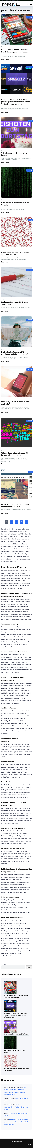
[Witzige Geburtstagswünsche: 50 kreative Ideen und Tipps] (16, 432)
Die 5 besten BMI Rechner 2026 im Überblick (14, 1051)
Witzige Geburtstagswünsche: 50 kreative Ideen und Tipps (14, 454)
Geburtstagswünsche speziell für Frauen (16, 1034)
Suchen (3, 964)
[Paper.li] (11, 4)
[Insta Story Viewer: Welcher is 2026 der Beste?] (16, 381)
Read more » (5, 59)
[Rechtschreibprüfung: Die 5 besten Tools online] (16, 282)
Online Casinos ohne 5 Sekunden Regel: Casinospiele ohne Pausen (14, 51)
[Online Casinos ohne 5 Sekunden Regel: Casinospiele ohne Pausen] (16, 29)
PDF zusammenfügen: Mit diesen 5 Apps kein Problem (15, 253)
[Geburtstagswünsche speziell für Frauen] (16, 132)
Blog (31, 120)
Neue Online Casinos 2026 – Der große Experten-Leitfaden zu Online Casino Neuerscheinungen (15, 101)
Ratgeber (30, 17)
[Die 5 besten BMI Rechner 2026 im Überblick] (16, 182)
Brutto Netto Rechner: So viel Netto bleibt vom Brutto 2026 (15, 505)
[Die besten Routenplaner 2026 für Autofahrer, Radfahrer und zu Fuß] (16, 331)
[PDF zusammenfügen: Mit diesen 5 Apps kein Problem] (16, 232)
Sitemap (29, 1144)
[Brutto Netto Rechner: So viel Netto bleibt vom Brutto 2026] (16, 484)
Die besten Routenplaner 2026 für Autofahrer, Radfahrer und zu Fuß (14, 353)
